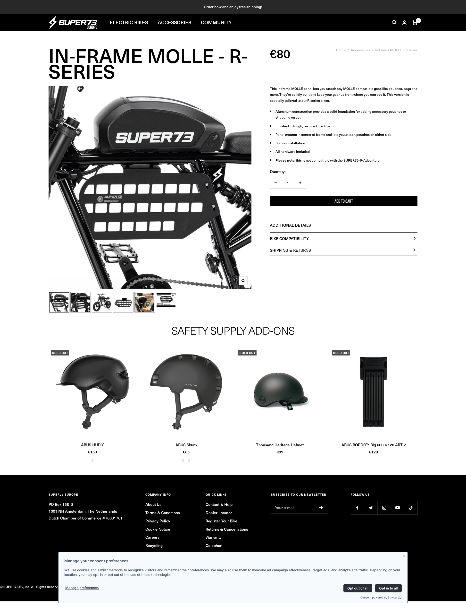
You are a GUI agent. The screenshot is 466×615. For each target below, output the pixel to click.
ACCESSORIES (174, 22)
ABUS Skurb (186, 444)
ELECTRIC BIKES (129, 22)
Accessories (360, 49)
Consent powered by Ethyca (378, 597)
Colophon (214, 545)
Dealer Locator (219, 512)
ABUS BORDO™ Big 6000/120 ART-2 (373, 444)
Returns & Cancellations (227, 529)
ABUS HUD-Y (92, 444)
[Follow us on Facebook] (357, 507)
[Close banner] (405, 555)
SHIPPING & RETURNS (290, 250)
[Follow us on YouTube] (397, 507)
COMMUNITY (216, 22)
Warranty (214, 537)
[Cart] (414, 22)
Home (341, 49)
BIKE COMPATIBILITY (289, 238)
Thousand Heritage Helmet (280, 444)
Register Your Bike (221, 520)
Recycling (154, 545)
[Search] (394, 22)
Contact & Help (219, 504)
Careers (152, 537)
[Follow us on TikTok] (410, 507)
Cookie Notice (157, 529)
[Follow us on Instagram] (384, 507)
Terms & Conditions (162, 512)
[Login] (404, 22)
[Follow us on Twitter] (370, 507)
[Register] (321, 507)
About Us (153, 504)
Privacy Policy (157, 520)
